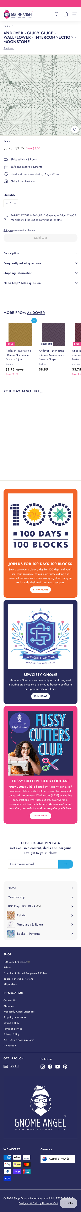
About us (9, 1006)
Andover (9, 48)
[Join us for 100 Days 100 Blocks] (40, 525)
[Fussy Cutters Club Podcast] (40, 743)
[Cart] (66, 14)
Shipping (8, 230)
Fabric (7, 967)
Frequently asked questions (22, 263)
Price (7, 141)
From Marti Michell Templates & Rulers (25, 973)
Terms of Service (13, 1029)
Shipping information (18, 273)
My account (10, 1045)
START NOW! (40, 589)
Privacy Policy (11, 1034)
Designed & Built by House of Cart (38, 1203)
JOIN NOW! (40, 696)
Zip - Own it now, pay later (19, 1040)
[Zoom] (75, 129)
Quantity (9, 195)
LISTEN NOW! (41, 815)
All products (10, 984)
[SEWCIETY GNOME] (40, 636)
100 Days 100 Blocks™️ (17, 962)
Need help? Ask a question (22, 283)
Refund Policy (11, 1023)
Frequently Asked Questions (19, 1012)
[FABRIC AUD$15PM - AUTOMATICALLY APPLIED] (40, 3)
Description (11, 253)
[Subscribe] (65, 864)
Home (7, 25)
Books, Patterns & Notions (18, 979)
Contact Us (10, 1000)
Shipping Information (15, 1017)
